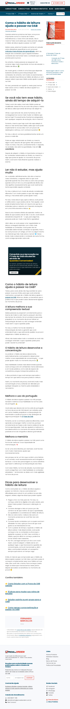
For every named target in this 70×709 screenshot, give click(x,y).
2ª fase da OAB (27, 417)
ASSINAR (29, 678)
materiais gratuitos (25, 635)
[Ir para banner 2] (54, 37)
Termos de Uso (51, 663)
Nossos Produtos (51, 654)
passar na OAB (10, 297)
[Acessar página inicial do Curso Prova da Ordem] (14, 3)
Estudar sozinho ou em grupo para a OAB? (23, 600)
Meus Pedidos (53, 702)
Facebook (51, 686)
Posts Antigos (52, 91)
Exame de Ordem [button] (37, 14)
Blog (51, 9)
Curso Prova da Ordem (24, 630)
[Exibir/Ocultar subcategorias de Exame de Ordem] (60, 87)
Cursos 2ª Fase (24, 9)
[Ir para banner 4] (60, 37)
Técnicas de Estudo (10, 31)
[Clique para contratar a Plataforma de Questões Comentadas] (24, 250)
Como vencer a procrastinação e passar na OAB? (21, 608)
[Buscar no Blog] (63, 13)
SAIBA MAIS (14, 272)
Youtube (51, 693)
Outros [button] (50, 14)
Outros (50, 89)
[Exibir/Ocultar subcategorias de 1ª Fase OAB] (56, 83)
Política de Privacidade (53, 665)
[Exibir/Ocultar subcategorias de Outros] (53, 89)
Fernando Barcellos (11, 29)
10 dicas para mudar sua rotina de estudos (22, 592)
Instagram (51, 688)
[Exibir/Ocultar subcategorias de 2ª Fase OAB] (56, 85)
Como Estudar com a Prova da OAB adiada (22, 584)
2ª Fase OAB (51, 85)
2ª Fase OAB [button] (22, 14)
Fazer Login (59, 3)
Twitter (50, 695)
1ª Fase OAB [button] (10, 14)
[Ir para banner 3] (57, 37)
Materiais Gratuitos (39, 9)
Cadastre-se (45, 3)
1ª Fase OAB (51, 82)
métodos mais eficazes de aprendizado (20, 51)
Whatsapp (51, 691)
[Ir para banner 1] (51, 37)
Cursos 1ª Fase (10, 9)
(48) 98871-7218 (12, 698)
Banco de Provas (51, 661)
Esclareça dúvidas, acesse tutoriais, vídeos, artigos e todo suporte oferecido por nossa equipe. (19, 688)
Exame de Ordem (36, 29)
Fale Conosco (11, 702)
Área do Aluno (53, 700)
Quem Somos (60, 9)
